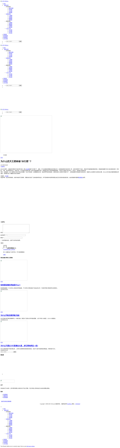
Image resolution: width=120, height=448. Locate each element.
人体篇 (10, 15)
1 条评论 (3, 166)
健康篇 (10, 19)
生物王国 (8, 14)
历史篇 (10, 32)
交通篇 (10, 22)
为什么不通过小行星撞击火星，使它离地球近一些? (19, 346)
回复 (4, 254)
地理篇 (10, 12)
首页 (4, 3)
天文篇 (10, 11)
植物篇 (10, 18)
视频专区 (5, 396)
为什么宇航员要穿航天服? (10, 315)
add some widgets (31, 446)
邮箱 (2, 237)
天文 (2, 157)
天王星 (27, 169)
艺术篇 (10, 31)
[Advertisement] (60, 98)
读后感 (5, 34)
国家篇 (10, 24)
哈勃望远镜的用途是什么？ (11, 285)
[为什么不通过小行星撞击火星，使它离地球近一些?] (14, 341)
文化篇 (10, 30)
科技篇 (10, 9)
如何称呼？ (4, 235)
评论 (2, 232)
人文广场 (8, 28)
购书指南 (5, 35)
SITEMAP (77, 403)
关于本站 (5, 38)
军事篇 (10, 25)
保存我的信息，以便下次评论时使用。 (11, 240)
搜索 (20, 41)
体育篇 (10, 27)
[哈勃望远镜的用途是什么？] (14, 280)
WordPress (69, 403)
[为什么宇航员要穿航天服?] (14, 310)
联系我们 (5, 37)
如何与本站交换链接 (6, 401)
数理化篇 (11, 8)
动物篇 (10, 16)
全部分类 (6, 5)
